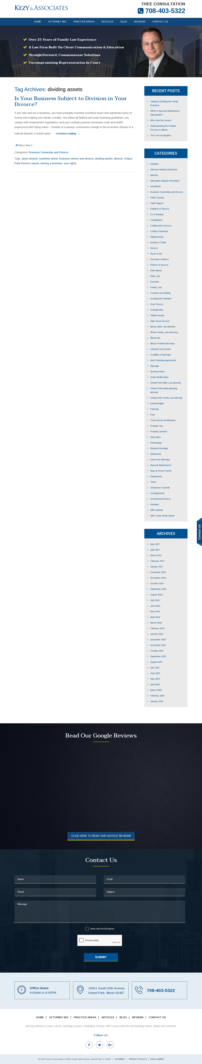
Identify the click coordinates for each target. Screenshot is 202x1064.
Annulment (155, 186)
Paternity (154, 409)
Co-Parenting (156, 214)
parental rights (157, 403)
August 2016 (156, 594)
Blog (124, 21)
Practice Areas (83, 21)
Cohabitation (156, 220)
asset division (30, 158)
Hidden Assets (157, 315)
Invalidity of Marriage (160, 354)
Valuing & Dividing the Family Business (164, 103)
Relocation (155, 437)
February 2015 (157, 695)
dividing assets (104, 158)
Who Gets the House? (161, 120)
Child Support (156, 203)
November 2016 (158, 578)
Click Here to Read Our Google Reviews (101, 835)
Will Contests (156, 510)
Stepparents (156, 476)
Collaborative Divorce (160, 225)
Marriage (154, 366)
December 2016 (158, 572)
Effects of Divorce (159, 265)
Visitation (154, 504)
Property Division (158, 431)
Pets (152, 414)
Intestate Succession (160, 349)
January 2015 (156, 701)
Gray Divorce (156, 304)
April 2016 (155, 617)
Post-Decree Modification (163, 420)
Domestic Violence (159, 259)
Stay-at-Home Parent (160, 470)
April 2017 (155, 549)
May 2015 (155, 679)
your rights (70, 163)
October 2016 (157, 583)
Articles (107, 21)
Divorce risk (156, 253)
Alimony (154, 175)
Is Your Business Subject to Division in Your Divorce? (70, 101)
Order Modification (159, 377)
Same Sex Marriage (160, 459)
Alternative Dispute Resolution (165, 180)
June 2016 (155, 606)
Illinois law (155, 338)
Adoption (154, 164)
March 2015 (156, 690)
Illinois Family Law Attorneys (164, 332)
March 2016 (156, 622)
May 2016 (155, 611)
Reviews (139, 21)
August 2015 (156, 662)
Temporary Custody (160, 487)
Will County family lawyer (162, 515)
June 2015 (155, 673)
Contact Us (160, 21)
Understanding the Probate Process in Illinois (163, 128)
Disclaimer (109, 929)
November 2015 (158, 645)
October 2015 (157, 650)
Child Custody (157, 197)
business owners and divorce (76, 158)
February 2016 (157, 628)
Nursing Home (157, 371)
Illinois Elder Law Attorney (163, 326)
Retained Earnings (159, 448)
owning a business (51, 163)
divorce (118, 158)
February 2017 (157, 561)
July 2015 (154, 667)
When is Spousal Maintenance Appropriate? (165, 113)
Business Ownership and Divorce (48, 152)
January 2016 (156, 634)
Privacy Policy (138, 1059)
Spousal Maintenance (160, 465)
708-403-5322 (165, 10)
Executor (154, 281)
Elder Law (155, 276)
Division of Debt (158, 242)
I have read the (102, 929)
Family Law (156, 287)
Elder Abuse (156, 270)
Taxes (153, 482)
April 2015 (155, 684)
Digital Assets (156, 237)
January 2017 (156, 566)
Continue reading (68, 133)
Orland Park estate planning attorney (163, 390)
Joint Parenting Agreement (163, 360)
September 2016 (158, 589)
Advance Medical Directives (163, 169)
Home (37, 21)
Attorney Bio (57, 21)
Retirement (155, 454)
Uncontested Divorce (160, 499)
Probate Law (156, 426)
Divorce (154, 248)
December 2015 (158, 639)
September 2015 (158, 656)
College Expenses (159, 231)
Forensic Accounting (160, 293)
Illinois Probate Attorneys (162, 343)
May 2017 (155, 544)
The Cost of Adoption (160, 135)
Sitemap (120, 1059)
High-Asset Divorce (159, 321)
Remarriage (156, 442)
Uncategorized (157, 493)
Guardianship (156, 309)
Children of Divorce (159, 208)
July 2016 (154, 600)
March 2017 (156, 555)
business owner (48, 158)
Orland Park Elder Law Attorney (165, 382)
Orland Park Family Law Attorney (166, 398)
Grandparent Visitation (161, 298)
